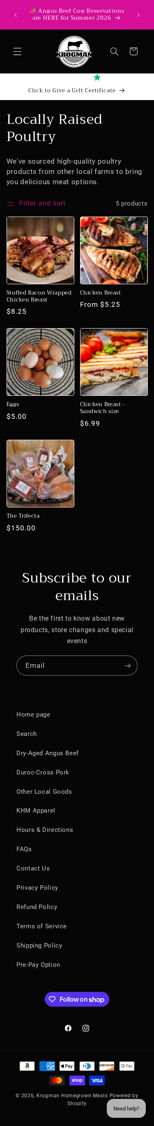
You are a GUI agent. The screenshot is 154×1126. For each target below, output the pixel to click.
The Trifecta (23, 516)
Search (26, 734)
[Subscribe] (127, 666)
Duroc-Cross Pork (42, 772)
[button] (17, 51)
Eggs (13, 404)
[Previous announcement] (16, 15)
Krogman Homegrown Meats (72, 1096)
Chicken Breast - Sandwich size (102, 408)
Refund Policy (36, 907)
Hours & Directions (44, 830)
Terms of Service (41, 926)
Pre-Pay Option (38, 964)
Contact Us (33, 868)
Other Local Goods (44, 791)
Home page (33, 714)
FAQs (24, 849)
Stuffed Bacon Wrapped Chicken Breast (39, 297)
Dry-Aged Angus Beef (47, 753)
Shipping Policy (39, 945)
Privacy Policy (37, 887)
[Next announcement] (138, 15)
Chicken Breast (100, 293)
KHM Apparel (35, 810)
